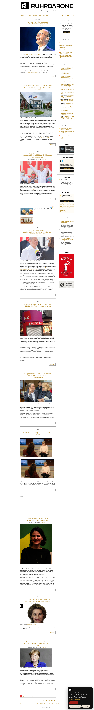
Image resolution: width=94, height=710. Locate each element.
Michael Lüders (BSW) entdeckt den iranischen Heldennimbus (67, 53)
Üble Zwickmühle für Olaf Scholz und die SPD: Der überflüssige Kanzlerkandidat (37, 305)
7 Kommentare (44, 235)
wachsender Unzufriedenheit (33, 72)
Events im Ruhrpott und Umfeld (26, 700)
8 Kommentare (43, 379)
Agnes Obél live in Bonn (64, 58)
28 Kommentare (43, 522)
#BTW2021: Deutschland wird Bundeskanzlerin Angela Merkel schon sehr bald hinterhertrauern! (37, 232)
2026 (61, 204)
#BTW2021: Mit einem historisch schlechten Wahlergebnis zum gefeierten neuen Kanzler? (37, 155)
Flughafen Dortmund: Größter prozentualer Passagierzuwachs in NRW (66, 56)
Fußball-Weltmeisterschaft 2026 (33, 54)
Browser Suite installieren (67, 170)
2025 (65, 204)
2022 (61, 206)
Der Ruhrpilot (62, 47)
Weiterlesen (52, 76)
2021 (65, 206)
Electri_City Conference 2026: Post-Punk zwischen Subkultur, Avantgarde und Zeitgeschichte (67, 50)
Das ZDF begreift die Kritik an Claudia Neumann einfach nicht (67, 96)
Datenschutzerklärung (31, 703)
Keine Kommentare (43, 25)
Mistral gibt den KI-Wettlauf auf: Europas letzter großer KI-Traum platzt (67, 137)
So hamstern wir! (64, 180)
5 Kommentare (44, 159)
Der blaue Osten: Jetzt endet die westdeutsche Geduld (66, 129)
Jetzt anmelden (67, 32)
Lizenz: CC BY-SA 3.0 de (31, 624)
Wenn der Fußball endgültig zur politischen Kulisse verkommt (37, 23)
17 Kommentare (43, 603)
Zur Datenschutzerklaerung (74, 699)
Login (47, 15)
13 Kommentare (44, 647)
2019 (72, 206)
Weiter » (32, 696)
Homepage (22, 15)
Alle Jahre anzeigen (63, 211)
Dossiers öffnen (63, 210)
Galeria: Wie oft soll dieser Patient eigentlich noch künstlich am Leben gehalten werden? (67, 221)
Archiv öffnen (66, 201)
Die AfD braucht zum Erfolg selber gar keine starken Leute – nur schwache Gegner (67, 105)
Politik (26, 15)
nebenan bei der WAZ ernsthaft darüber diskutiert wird (33, 62)
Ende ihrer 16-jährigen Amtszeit (47, 137)
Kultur (40, 15)
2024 (68, 204)
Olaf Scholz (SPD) (44, 189)
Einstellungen (86, 706)
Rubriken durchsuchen (64, 209)
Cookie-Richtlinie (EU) (41, 703)
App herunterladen (66, 168)
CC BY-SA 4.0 (22, 565)
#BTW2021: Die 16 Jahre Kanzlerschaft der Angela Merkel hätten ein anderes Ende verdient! (38, 87)
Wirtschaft (35, 15)
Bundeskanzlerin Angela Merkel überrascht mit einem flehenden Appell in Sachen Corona (37, 643)
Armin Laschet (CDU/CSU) (30, 189)
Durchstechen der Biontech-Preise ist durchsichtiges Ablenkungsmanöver (37, 600)
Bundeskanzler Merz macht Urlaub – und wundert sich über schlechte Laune (67, 113)
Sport (44, 15)
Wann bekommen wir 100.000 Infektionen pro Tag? (37, 433)
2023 (72, 204)
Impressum (22, 703)
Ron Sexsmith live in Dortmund (66, 45)
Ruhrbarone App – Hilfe (66, 703)
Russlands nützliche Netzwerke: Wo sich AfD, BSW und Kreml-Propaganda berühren (67, 43)
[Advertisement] (37, 505)
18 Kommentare (44, 436)
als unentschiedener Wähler (34, 264)
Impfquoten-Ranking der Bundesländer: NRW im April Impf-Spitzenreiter (67, 239)
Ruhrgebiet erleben (37, 700)
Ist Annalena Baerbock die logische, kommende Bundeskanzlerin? (37, 519)
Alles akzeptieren (73, 702)
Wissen (30, 15)
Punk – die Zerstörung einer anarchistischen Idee (66, 230)
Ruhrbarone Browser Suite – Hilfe (54, 703)
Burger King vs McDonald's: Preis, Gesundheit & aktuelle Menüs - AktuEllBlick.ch (67, 83)
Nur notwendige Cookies (75, 706)
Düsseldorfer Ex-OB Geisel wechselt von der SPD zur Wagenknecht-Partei (67, 72)
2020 (68, 206)
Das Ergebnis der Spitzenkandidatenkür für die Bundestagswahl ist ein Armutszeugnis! (37, 375)
